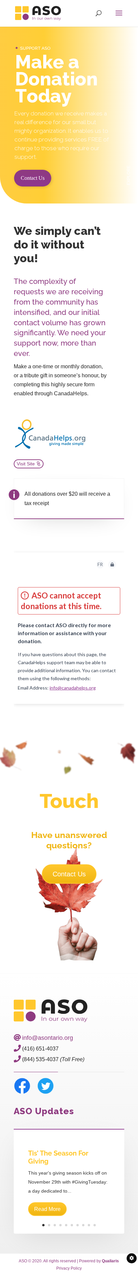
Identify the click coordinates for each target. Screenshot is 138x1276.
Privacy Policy (69, 1268)
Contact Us (33, 178)
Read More (47, 1209)
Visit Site (26, 463)
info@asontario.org (47, 1037)
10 (94, 1225)
